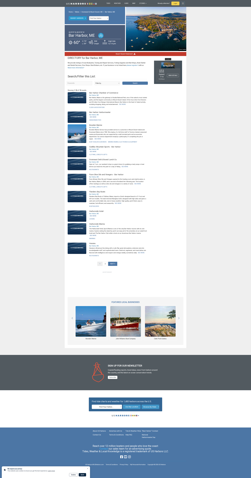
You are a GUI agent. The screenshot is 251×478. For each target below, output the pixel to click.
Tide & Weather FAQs (133, 431)
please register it (132, 65)
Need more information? (76, 68)
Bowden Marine (95, 125)
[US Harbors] (81, 3)
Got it (82, 475)
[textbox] (99, 18)
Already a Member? (164, 3)
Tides (108, 3)
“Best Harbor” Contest (150, 431)
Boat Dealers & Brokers (98, 142)
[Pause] (168, 59)
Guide (126, 3)
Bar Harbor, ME (110, 12)
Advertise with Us (115, 431)
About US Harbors (99, 431)
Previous (72, 317)
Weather (117, 3)
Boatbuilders (94, 206)
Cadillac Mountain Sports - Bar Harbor (105, 147)
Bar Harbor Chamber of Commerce (103, 93)
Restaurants (94, 169)
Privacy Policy (124, 464)
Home (71, 12)
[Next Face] (170, 59)
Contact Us (97, 435)
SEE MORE (122, 104)
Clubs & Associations (97, 107)
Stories (142, 3)
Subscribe (112, 377)
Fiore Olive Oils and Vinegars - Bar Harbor (106, 174)
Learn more (51, 471)
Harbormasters (95, 120)
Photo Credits (182, 49)
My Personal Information (138, 464)
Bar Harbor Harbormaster (100, 112)
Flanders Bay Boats (97, 192)
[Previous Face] (166, 59)
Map (134, 3)
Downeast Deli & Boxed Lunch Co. (103, 159)
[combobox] (99, 18)
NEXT (112, 264)
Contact (104, 448)
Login (175, 3)
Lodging (92, 219)
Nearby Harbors (77, 18)
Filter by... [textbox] (98, 83)
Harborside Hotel (96, 211)
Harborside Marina (97, 224)
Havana (92, 243)
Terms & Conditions (116, 435)
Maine (77, 12)
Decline (73, 475)
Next (179, 317)
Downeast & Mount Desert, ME (92, 12)
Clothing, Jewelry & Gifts (98, 154)
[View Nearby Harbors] (101, 35)
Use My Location (131, 407)
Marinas (92, 238)
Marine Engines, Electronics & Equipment (122, 142)
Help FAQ (129, 435)
